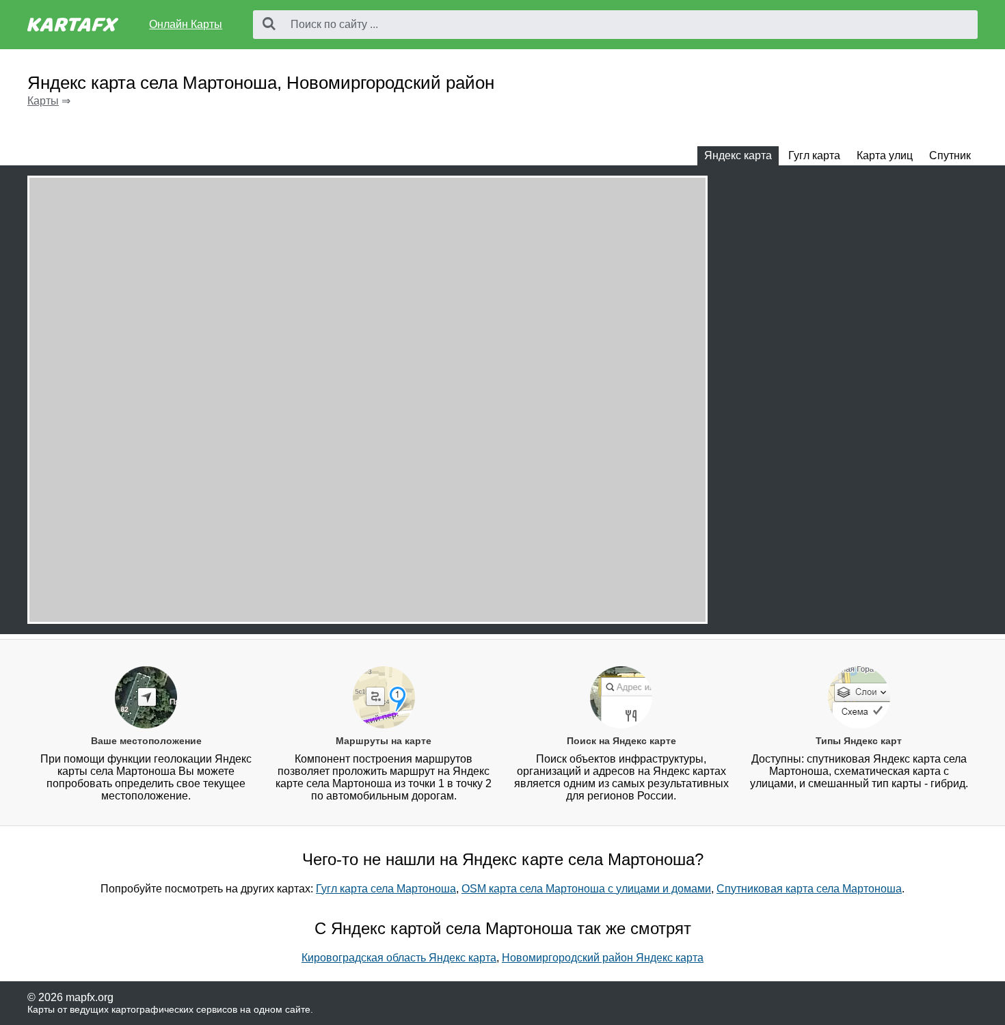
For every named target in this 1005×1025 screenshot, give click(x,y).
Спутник (950, 155)
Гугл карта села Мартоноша (386, 888)
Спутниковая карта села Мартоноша (809, 888)
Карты (43, 101)
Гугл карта (814, 155)
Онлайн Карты (185, 24)
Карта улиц (885, 155)
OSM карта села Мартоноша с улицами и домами (586, 888)
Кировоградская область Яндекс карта (399, 958)
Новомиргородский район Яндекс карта (603, 958)
